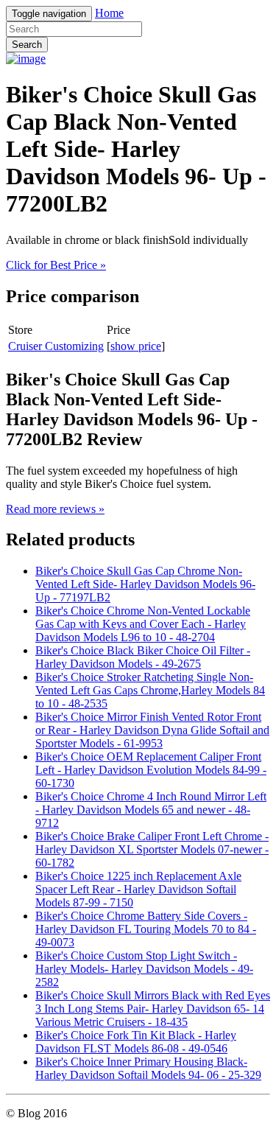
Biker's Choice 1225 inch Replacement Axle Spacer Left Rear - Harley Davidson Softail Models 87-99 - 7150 (138, 889)
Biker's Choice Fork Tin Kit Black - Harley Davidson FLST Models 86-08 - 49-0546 (135, 1042)
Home (109, 13)
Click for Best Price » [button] (56, 265)
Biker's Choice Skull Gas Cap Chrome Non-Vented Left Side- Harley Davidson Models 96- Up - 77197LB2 (145, 584)
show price (135, 346)
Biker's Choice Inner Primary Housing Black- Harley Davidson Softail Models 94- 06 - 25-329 (148, 1068)
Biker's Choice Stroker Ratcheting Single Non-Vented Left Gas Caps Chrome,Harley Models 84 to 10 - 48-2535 (150, 690)
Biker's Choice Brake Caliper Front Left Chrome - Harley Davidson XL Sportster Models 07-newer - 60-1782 (152, 849)
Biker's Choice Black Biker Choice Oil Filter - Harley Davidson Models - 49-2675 (142, 657)
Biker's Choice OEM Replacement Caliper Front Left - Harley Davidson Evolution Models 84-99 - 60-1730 (150, 769)
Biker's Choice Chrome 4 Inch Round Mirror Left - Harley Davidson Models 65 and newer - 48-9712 (150, 809)
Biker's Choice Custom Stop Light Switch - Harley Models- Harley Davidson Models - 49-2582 (144, 968)
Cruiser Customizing (56, 346)
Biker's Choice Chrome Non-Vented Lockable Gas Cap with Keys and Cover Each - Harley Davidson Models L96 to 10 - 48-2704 (142, 623)
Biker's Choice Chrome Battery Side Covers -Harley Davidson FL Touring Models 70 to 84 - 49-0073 (145, 928)
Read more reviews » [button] (55, 509)
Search (27, 44)
